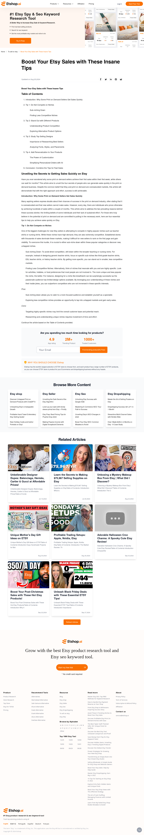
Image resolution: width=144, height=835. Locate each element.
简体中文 (13, 824)
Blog (61, 697)
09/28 (79, 748)
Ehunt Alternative (38, 707)
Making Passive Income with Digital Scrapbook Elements (53, 423)
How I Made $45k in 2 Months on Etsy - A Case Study (120, 423)
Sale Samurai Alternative (40, 703)
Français (46, 824)
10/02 (71, 744)
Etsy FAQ (63, 717)
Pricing (91, 4)
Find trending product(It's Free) (93, 350)
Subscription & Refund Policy (126, 703)
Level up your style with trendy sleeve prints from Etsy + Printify (54, 408)
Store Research (8, 700)
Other (62, 731)
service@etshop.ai (122, 716)
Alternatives (36, 697)
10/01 (79, 744)
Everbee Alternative (38, 720)
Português (22, 824)
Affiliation (80, 4)
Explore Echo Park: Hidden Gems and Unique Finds (99, 785)
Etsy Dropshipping (66, 710)
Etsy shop (63, 700)
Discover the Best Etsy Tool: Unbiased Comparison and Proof (99, 733)
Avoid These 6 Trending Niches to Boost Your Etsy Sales (99, 714)
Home (3, 52)
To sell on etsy (13, 52)
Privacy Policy (120, 697)
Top (139, 830)
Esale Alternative (37, 710)
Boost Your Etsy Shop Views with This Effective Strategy (99, 791)
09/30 (62, 748)
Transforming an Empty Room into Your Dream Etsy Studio (100, 758)
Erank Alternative (38, 713)
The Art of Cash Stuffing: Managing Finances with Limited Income (99, 797)
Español (30, 824)
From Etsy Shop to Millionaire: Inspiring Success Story (98, 709)
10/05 (71, 740)
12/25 (62, 740)
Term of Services (121, 700)
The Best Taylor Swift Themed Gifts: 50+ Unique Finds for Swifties (98, 726)
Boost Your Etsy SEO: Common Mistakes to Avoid (87, 423)
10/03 (62, 744)
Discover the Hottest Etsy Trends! (99, 748)
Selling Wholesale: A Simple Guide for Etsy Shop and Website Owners (100, 763)
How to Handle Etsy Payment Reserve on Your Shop (98, 703)
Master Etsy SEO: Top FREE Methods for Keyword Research (99, 698)
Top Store (6, 703)
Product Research (9, 697)
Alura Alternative (37, 717)
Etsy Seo (62, 707)
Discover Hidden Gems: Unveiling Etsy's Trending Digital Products (99, 743)
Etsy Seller (63, 703)
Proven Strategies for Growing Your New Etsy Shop (98, 752)
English (5, 824)
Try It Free (20, 40)
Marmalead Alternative (40, 700)
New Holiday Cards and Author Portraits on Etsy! (21, 423)
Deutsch (38, 824)
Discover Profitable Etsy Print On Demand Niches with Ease (99, 719)
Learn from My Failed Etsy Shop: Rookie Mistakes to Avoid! (99, 804)
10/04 (79, 740)
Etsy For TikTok (8, 707)
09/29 (71, 748)
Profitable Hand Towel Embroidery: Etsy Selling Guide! (23, 415)
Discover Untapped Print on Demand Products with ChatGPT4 (22, 400)
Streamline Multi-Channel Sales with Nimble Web (120, 415)
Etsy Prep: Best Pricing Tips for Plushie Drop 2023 (54, 415)
